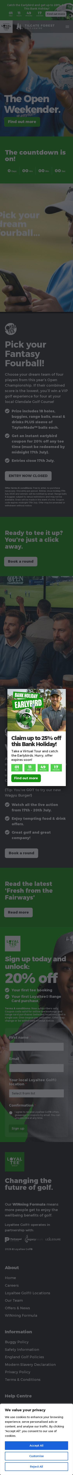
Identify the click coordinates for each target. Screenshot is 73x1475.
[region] (36, 1439)
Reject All (36, 1466)
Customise (36, 1456)
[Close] (61, 693)
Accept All (36, 1445)
